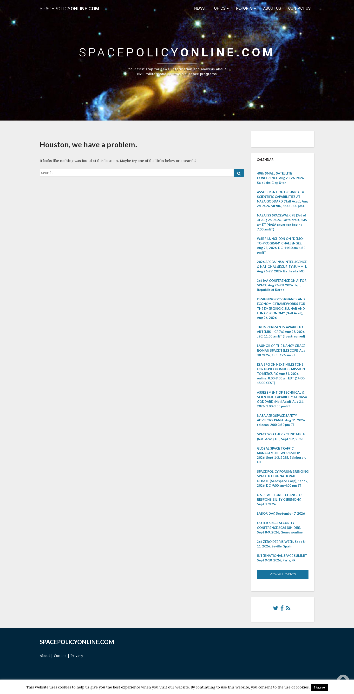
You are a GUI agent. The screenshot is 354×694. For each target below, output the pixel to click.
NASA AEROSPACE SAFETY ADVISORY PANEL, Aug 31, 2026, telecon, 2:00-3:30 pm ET (281, 420)
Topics (219, 8)
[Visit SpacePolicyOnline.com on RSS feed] (288, 609)
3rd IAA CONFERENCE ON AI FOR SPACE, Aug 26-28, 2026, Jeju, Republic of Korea (282, 285)
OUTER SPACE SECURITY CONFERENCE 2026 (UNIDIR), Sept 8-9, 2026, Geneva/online (280, 527)
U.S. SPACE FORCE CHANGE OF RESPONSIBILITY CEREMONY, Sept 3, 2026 (280, 499)
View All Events (283, 574)
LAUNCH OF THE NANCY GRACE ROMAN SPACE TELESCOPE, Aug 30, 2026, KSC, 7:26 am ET (281, 350)
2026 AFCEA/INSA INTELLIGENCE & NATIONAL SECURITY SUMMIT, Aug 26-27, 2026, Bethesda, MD (282, 266)
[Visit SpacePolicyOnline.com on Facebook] (282, 609)
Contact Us (299, 8)
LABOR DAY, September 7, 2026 (281, 513)
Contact (60, 656)
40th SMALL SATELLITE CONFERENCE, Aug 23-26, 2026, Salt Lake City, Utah (281, 177)
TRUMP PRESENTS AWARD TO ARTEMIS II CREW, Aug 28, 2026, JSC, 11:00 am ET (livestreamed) (281, 331)
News (199, 8)
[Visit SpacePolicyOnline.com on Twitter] (275, 609)
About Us (272, 8)
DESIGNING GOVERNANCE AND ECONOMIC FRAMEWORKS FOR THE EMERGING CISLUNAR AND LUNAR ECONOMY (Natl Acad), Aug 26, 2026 (281, 308)
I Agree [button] (319, 687)
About (45, 656)
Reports (245, 8)
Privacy (77, 656)
